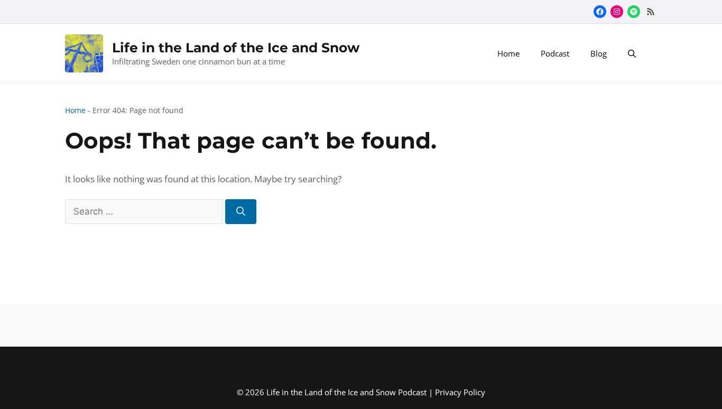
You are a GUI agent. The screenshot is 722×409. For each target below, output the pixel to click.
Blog (598, 53)
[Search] (240, 212)
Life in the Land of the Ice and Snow (235, 47)
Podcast (555, 53)
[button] (631, 53)
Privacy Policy (460, 392)
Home (508, 53)
